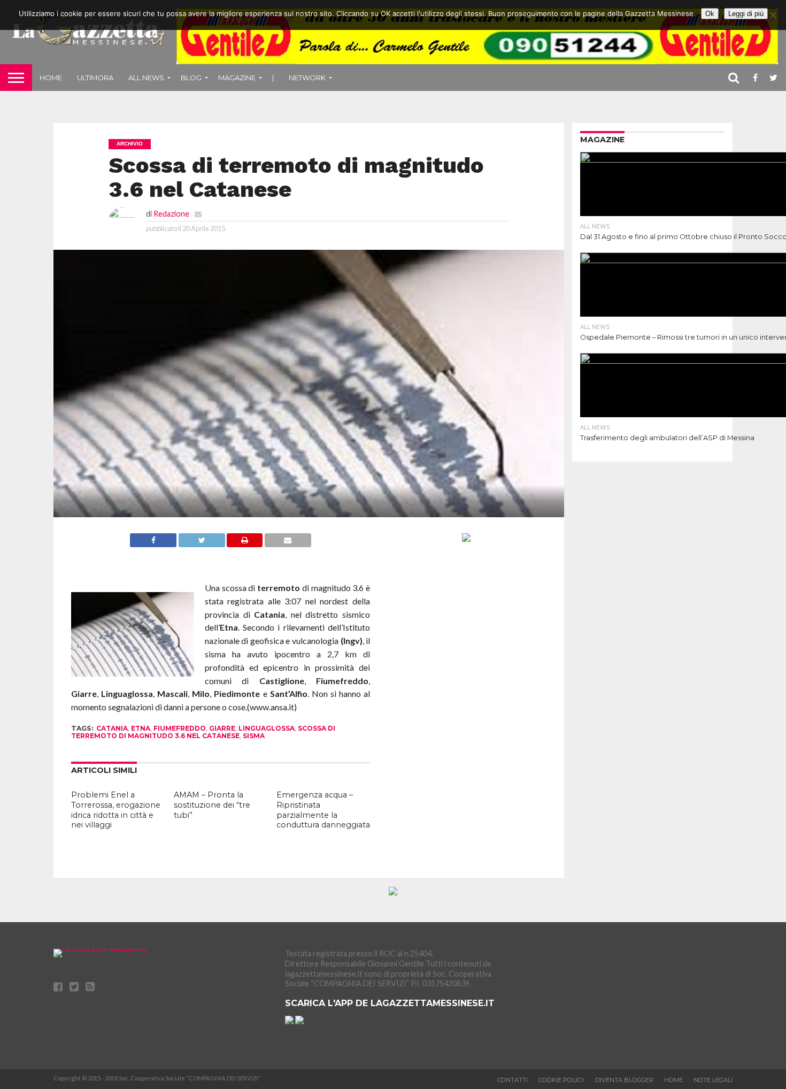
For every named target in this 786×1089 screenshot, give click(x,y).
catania (112, 728)
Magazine (237, 77)
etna (140, 728)
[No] (772, 15)
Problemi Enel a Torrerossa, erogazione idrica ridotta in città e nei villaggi (115, 810)
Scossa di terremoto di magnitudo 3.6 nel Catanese (203, 732)
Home (51, 77)
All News (146, 77)
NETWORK (307, 77)
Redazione (171, 213)
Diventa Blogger (624, 1080)
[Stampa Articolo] (245, 544)
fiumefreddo (179, 728)
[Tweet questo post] (201, 544)
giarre (222, 728)
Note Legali (713, 1080)
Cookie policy (561, 1080)
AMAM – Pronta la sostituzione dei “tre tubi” (212, 804)
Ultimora (95, 77)
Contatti (512, 1080)
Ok (709, 14)
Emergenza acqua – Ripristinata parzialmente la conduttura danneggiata (323, 810)
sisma (254, 736)
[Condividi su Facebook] (153, 544)
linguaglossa (266, 728)
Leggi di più (746, 14)
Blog (191, 77)
